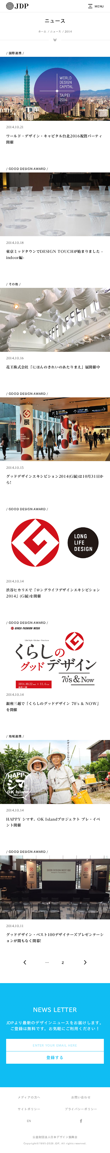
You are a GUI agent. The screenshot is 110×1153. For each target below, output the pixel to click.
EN (29, 1120)
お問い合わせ (81, 1097)
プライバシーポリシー (81, 1109)
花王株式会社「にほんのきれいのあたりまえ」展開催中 (53, 367)
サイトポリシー (29, 1109)
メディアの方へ (29, 1097)
